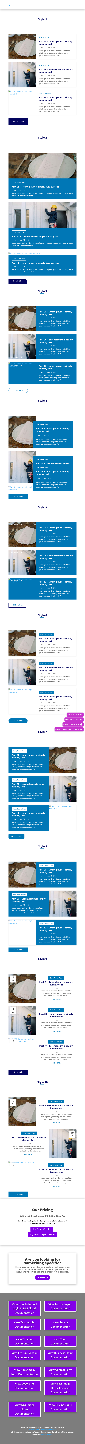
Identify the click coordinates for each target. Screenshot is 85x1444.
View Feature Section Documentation (25, 1355)
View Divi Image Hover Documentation (24, 1409)
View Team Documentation (60, 1341)
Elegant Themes (47, 1434)
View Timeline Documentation (24, 1341)
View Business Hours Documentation (60, 1355)
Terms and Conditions (48, 1430)
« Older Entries (18, 121)
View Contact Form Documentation (60, 1372)
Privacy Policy (34, 1430)
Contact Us (42, 1277)
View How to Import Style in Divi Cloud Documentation (24, 1308)
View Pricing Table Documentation (60, 1407)
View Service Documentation (60, 1324)
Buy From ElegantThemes (42, 1234)
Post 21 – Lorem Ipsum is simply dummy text (55, 42)
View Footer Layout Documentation (60, 1306)
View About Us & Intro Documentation (24, 1372)
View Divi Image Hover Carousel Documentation (60, 1388)
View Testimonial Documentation (24, 1324)
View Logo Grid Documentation (24, 1386)
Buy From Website (42, 1229)
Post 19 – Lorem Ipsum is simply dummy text (55, 98)
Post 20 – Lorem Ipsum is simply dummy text (56, 70)
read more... (56, 999)
